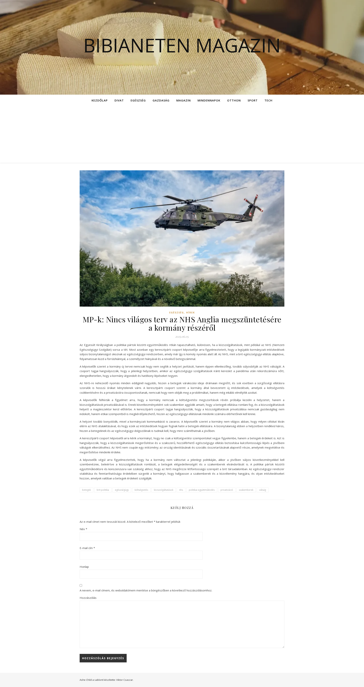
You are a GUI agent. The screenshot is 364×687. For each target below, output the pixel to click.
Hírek (190, 312)
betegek (86, 489)
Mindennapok (209, 100)
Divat (119, 100)
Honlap (84, 567)
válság (262, 489)
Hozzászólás (88, 598)
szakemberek (246, 489)
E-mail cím (87, 548)
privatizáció (226, 489)
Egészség (138, 100)
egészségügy (122, 489)
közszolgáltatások (163, 489)
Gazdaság (161, 100)
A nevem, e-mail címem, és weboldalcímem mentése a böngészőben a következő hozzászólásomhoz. (146, 590)
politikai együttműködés (202, 489)
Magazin (183, 100)
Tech (268, 100)
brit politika (103, 489)
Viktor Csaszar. (124, 680)
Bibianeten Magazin (182, 45)
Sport (253, 100)
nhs (181, 489)
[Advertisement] (182, 134)
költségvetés (141, 489)
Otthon (234, 100)
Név (83, 529)
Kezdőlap (100, 100)
